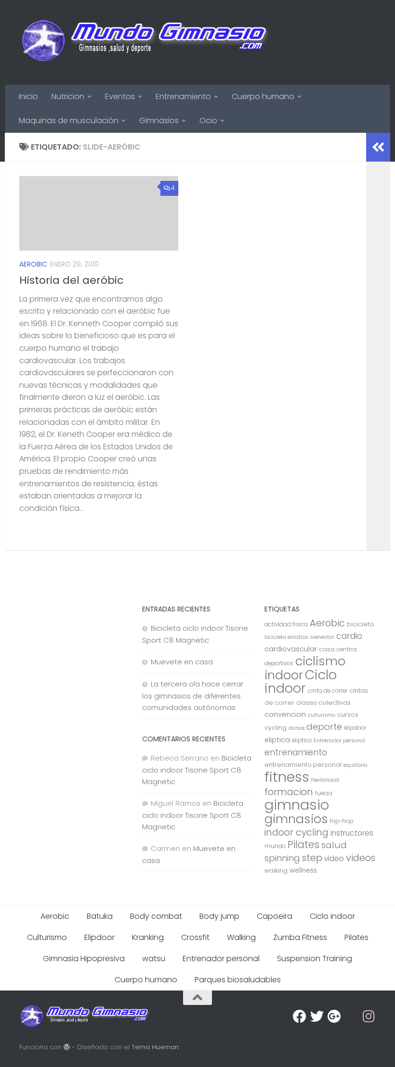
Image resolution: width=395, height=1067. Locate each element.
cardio (349, 636)
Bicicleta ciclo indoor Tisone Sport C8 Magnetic (196, 770)
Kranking (148, 937)
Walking (241, 937)
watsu (153, 958)
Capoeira (274, 916)
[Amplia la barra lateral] (378, 147)
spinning (282, 858)
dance (296, 728)
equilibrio (355, 765)
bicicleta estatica (286, 637)
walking (276, 870)
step (312, 857)
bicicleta (360, 624)
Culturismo (47, 937)
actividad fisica (286, 624)
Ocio (208, 120)
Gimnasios (159, 120)
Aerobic (33, 264)
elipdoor (355, 728)
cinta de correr (327, 691)
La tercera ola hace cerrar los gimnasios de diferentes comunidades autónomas (192, 695)
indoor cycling (296, 832)
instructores (351, 833)
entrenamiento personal (303, 765)
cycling (275, 728)
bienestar (322, 637)
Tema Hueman (155, 1047)
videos (360, 857)
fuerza (323, 793)
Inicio (28, 96)
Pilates (303, 844)
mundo (275, 846)
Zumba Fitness (300, 937)
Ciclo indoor (300, 681)
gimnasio (296, 804)
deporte (324, 727)
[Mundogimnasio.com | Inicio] (145, 42)
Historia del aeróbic (71, 280)
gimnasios (296, 818)
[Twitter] (317, 1016)
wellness (303, 870)
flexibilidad (325, 780)
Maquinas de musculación (68, 120)
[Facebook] (299, 1016)
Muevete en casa (182, 662)
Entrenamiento (183, 96)
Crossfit (195, 937)
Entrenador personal (339, 740)
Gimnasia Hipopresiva (84, 958)
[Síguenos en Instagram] (369, 1016)
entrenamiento (295, 752)
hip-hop (341, 821)
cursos (347, 715)
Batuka (100, 916)
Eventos (120, 96)
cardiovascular (290, 649)
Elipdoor (99, 937)
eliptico (302, 740)
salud (334, 844)
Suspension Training (314, 958)
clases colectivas (323, 703)
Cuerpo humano (263, 96)
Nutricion (68, 96)
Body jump (219, 916)
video (334, 858)
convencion (285, 714)
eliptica (277, 740)
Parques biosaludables (238, 979)
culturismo (321, 715)
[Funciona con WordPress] (67, 1047)
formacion (288, 792)
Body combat (156, 916)
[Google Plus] (334, 1016)
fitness (286, 777)
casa (327, 649)
